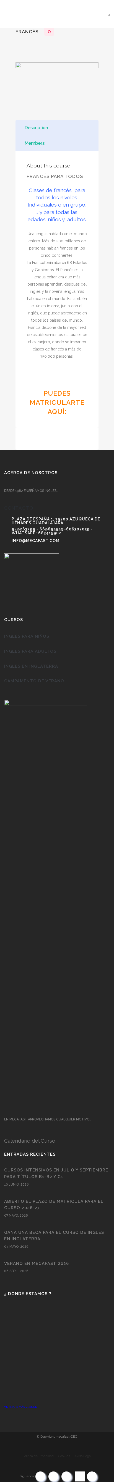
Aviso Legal (83, 1456)
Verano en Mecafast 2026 (36, 1263)
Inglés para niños (26, 636)
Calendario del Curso (29, 1141)
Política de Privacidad (38, 1456)
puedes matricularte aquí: (57, 402)
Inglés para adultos (30, 651)
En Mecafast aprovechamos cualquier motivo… (47, 1119)
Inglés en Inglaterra (31, 666)
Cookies (64, 1456)
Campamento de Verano (34, 680)
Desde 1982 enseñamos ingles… (31, 491)
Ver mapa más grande (20, 1406)
